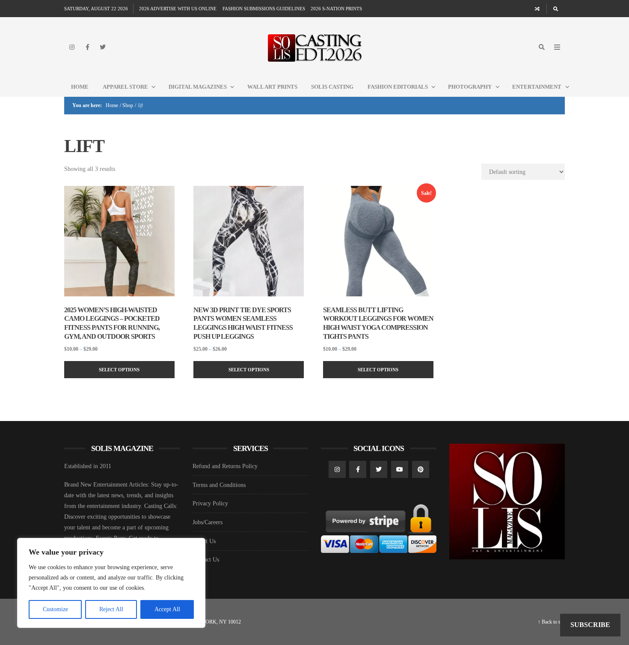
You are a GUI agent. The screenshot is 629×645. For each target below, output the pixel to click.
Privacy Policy (210, 503)
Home (80, 87)
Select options (119, 369)
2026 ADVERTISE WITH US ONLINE (178, 8)
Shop (127, 105)
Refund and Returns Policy (225, 466)
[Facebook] (87, 47)
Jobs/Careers (208, 522)
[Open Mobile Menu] (557, 47)
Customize (55, 609)
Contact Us (206, 559)
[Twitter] (102, 47)
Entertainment (536, 87)
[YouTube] (399, 469)
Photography (470, 87)
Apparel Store (125, 87)
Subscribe (590, 624)
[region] (111, 583)
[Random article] (537, 8)
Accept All (167, 609)
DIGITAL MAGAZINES (198, 87)
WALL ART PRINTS (272, 87)
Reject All (111, 609)
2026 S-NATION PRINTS (336, 8)
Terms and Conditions (219, 485)
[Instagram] (72, 47)
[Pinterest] (420, 469)
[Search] (555, 8)
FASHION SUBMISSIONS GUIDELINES (264, 8)
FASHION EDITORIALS (398, 87)
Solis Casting (332, 87)
